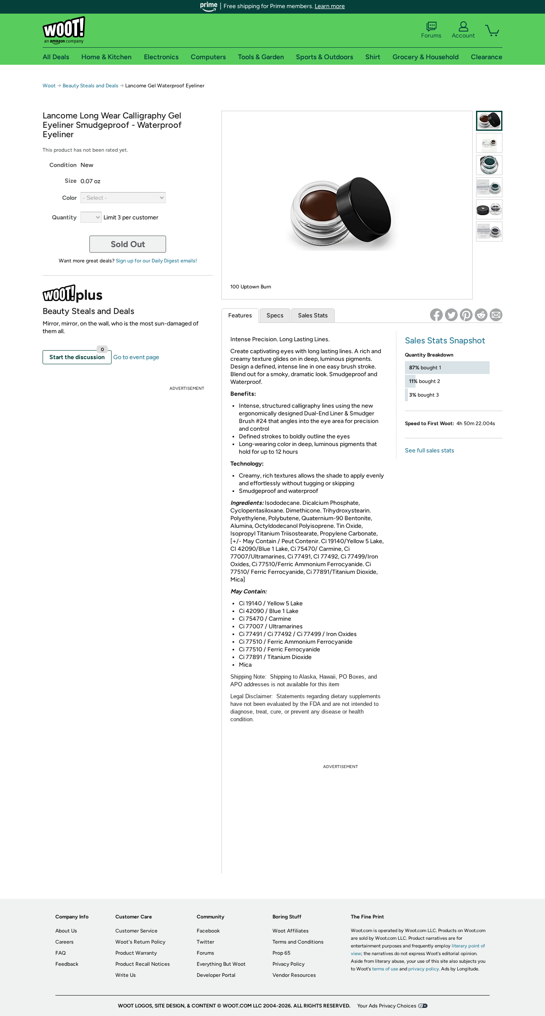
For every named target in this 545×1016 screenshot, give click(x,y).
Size (71, 180)
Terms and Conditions (298, 942)
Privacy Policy (288, 964)
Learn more (330, 6)
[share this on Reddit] (481, 314)
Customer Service (136, 931)
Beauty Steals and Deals (91, 86)
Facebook (208, 931)
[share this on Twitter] (451, 314)
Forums (431, 35)
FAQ (60, 953)
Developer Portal (216, 975)
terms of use (385, 969)
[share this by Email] (496, 314)
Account (463, 35)
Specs (275, 315)
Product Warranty (136, 953)
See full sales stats (429, 450)
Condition (63, 165)
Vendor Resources (294, 975)
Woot (49, 86)
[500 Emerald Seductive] (489, 165)
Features (240, 315)
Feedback (66, 964)
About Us (66, 931)
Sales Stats (313, 315)
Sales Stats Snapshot (445, 340)
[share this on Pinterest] (466, 314)
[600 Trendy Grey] (489, 209)
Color (69, 197)
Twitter (205, 942)
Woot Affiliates (290, 931)
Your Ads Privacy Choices (386, 1006)
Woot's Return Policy (140, 942)
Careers (64, 942)
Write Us (125, 975)
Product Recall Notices (142, 964)
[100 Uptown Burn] (489, 121)
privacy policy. (424, 969)
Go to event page (136, 357)
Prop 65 (281, 953)
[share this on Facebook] (436, 314)
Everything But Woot (221, 964)
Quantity (64, 217)
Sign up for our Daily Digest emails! (156, 261)
